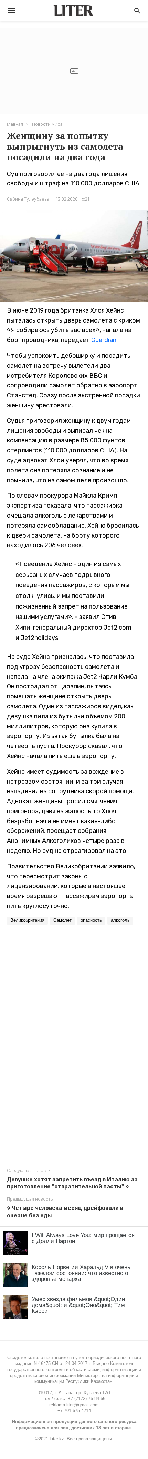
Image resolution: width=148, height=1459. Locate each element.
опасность (91, 920)
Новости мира (47, 124)
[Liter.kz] (73, 10)
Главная (15, 124)
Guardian (103, 340)
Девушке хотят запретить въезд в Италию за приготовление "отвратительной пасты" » (72, 1183)
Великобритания (27, 920)
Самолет (62, 920)
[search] (137, 10)
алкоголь (120, 920)
